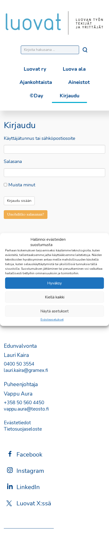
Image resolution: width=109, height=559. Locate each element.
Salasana (13, 161)
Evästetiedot (17, 422)
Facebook (29, 454)
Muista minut (21, 185)
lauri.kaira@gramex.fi (26, 370)
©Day (36, 95)
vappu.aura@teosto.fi (26, 409)
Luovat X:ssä (33, 503)
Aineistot (79, 82)
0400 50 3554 (19, 364)
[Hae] (85, 51)
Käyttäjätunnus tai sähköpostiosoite (39, 138)
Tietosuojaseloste (23, 429)
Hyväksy (54, 283)
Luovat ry (35, 69)
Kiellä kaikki (54, 297)
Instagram (30, 471)
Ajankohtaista (36, 82)
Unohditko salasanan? (25, 214)
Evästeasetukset (52, 320)
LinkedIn (28, 487)
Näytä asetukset (54, 311)
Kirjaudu (69, 95)
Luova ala (74, 69)
